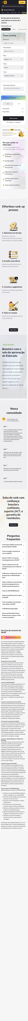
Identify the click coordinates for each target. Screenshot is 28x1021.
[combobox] (13, 59)
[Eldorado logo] (5, 2)
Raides (13, 29)
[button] (19, 103)
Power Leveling (6, 29)
